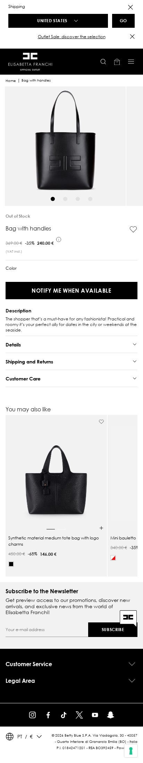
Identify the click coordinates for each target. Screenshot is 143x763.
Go (123, 20)
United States (52, 20)
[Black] (11, 564)
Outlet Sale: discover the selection (72, 37)
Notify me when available (71, 290)
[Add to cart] (101, 528)
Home (11, 80)
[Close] (130, 7)
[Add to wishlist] (133, 229)
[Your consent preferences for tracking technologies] (130, 750)
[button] (71, 37)
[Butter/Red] (113, 558)
